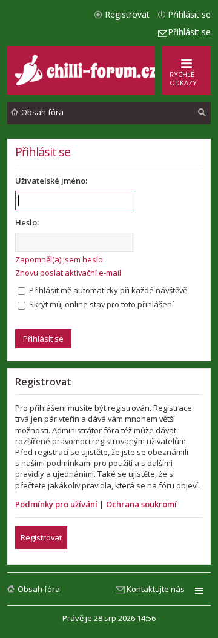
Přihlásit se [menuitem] (189, 14)
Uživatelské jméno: (51, 180)
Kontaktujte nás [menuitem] (156, 588)
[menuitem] (202, 112)
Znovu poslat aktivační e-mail (68, 272)
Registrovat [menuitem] (127, 14)
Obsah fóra (39, 588)
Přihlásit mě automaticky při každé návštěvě (107, 290)
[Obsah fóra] (87, 83)
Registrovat (41, 537)
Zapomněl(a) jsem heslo (59, 259)
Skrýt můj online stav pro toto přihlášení (100, 304)
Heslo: (27, 222)
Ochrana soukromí (141, 504)
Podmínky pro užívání (56, 504)
